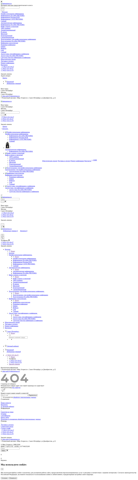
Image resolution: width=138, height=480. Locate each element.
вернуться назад (6, 387)
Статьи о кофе (6, 428)
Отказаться (12, 478)
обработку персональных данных (24, 397)
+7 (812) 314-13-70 (7, 70)
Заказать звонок (14, 364)
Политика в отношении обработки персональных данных (21, 419)
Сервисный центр (7, 426)
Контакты (4, 405)
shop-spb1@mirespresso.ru (11, 96)
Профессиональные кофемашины (24, 258)
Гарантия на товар (7, 412)
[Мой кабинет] (2, 222)
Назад (13, 251)
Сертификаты (5, 415)
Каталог (11, 253)
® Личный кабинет (7, 406)
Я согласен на (19, 397)
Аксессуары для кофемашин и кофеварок (27, 317)
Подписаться (33, 395)
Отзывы (3, 414)
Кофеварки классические (21, 302)
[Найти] (2, 9)
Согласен (4, 478)
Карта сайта (5, 417)
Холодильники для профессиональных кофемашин (30, 295)
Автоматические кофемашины (23, 271)
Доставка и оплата (7, 425)
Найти (3, 450)
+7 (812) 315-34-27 (7, 67)
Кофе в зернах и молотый (22, 278)
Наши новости (6, 403)
